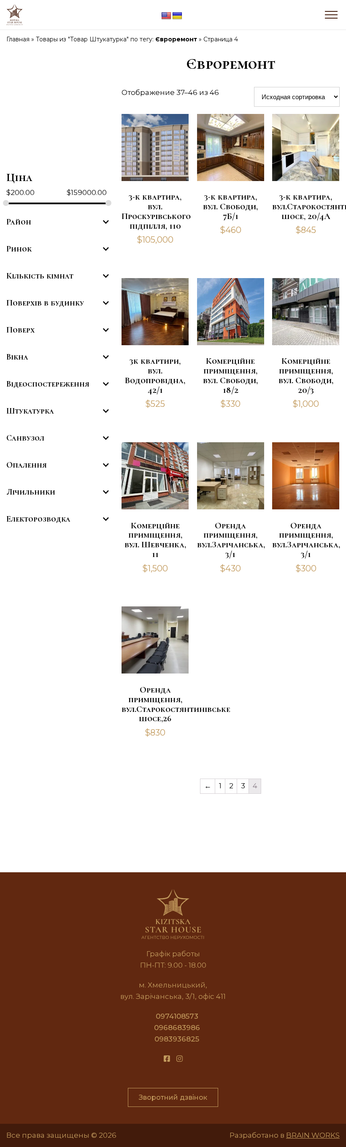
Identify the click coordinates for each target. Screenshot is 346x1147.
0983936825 (176, 1039)
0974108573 (177, 1016)
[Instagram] (179, 1059)
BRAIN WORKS (313, 1135)
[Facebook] (167, 1059)
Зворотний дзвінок (173, 1097)
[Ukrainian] (177, 16)
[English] (166, 16)
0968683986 (177, 1027)
